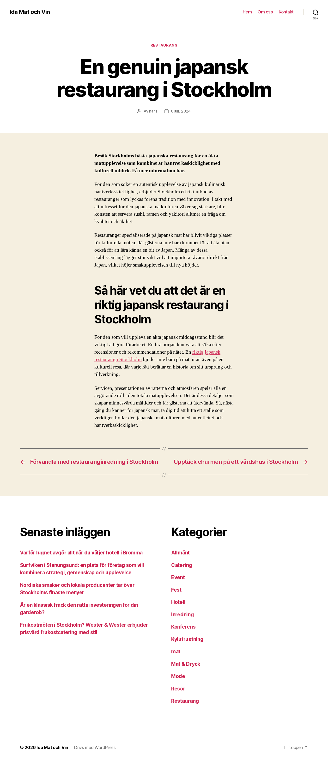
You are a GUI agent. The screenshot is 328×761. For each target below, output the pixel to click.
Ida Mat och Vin (30, 12)
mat (175, 651)
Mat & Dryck (185, 664)
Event (178, 577)
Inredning (182, 615)
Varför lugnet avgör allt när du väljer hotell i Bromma (81, 553)
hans (153, 111)
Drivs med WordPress (95, 747)
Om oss (265, 11)
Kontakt (286, 11)
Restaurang (164, 45)
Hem (247, 11)
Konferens (183, 627)
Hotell (178, 602)
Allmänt (180, 553)
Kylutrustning (187, 639)
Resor (178, 689)
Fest (176, 590)
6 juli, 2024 (181, 111)
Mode (178, 676)
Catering (181, 565)
